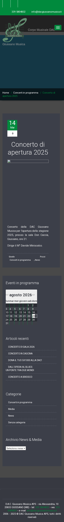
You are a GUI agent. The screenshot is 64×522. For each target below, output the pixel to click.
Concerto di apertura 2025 (28, 148)
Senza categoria (16, 422)
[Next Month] (33, 294)
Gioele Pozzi (27, 257)
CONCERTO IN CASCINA (20, 353)
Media (11, 409)
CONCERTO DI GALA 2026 (21, 347)
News (37, 260)
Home (5, 92)
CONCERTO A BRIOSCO (20, 377)
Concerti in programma (25, 92)
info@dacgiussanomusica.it (47, 11)
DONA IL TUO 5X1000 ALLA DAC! (25, 360)
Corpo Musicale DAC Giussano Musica (32, 19)
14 (12, 124)
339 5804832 (18, 11)
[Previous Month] (7, 294)
